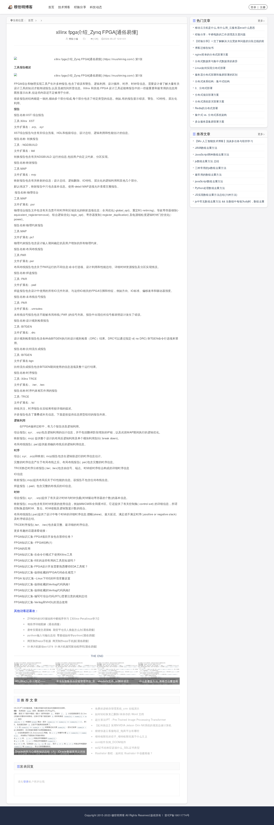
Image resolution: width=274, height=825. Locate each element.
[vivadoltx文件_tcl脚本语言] (117, 673)
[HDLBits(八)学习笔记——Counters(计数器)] (34, 673)
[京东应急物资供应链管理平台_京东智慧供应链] (75, 673)
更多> (261, 20)
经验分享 (80, 7)
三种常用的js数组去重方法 (210, 168)
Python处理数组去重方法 (210, 188)
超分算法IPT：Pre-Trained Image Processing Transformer (130, 719)
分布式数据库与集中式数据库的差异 (216, 61)
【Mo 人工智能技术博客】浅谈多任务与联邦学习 (224, 141)
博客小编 (73, 38)
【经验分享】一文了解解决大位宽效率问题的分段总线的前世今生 (229, 41)
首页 (51, 7)
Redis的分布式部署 (206, 108)
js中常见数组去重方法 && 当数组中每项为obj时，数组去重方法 (229, 202)
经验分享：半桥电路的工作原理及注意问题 (220, 34)
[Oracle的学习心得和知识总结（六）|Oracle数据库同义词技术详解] (50, 730)
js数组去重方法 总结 (207, 161)
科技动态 (96, 7)
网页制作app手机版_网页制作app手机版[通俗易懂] (58, 641)
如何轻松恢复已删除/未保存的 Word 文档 (119, 714)
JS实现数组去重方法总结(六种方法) (216, 194)
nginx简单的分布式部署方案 (211, 54)
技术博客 (64, 7)
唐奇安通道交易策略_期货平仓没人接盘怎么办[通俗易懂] (61, 630)
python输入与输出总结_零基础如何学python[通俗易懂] (61, 635)
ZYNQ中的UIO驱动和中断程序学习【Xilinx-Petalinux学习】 (63, 618)
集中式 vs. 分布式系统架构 (211, 115)
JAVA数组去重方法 (206, 148)
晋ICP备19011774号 (177, 815)
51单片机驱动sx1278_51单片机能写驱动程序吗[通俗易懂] (62, 646)
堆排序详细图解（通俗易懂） (44, 624)
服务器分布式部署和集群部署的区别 (216, 74)
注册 (262, 7)
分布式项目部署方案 (207, 94)
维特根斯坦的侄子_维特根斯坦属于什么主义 (121, 736)
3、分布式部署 (203, 88)
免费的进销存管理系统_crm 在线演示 (117, 708)
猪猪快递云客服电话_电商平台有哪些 (117, 731)
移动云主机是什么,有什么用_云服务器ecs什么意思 (225, 27)
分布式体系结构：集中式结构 (212, 81)
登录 (253, 7)
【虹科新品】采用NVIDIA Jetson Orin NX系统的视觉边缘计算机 (133, 725)
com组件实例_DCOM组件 (110, 742)
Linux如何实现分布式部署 (210, 68)
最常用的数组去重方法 (208, 174)
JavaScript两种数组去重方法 (212, 154)
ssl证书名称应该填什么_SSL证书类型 (117, 747)
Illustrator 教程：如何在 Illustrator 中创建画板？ (124, 753)
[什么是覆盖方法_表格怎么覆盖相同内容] (158, 673)
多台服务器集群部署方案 (209, 121)
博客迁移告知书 (204, 48)
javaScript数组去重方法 (209, 181)
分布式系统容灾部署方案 (209, 101)
